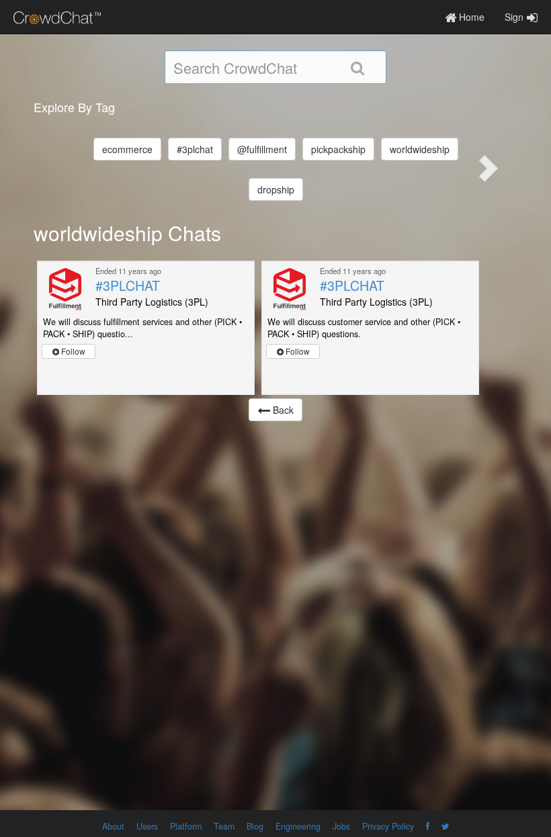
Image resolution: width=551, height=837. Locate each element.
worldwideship (420, 149)
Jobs (341, 826)
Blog (255, 826)
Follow (72, 351)
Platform (186, 826)
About (113, 826)
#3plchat (195, 149)
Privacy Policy (388, 826)
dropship (275, 189)
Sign (514, 17)
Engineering (298, 826)
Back (282, 409)
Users (147, 826)
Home (470, 17)
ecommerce (127, 149)
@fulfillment (262, 149)
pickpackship (338, 149)
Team (224, 826)
